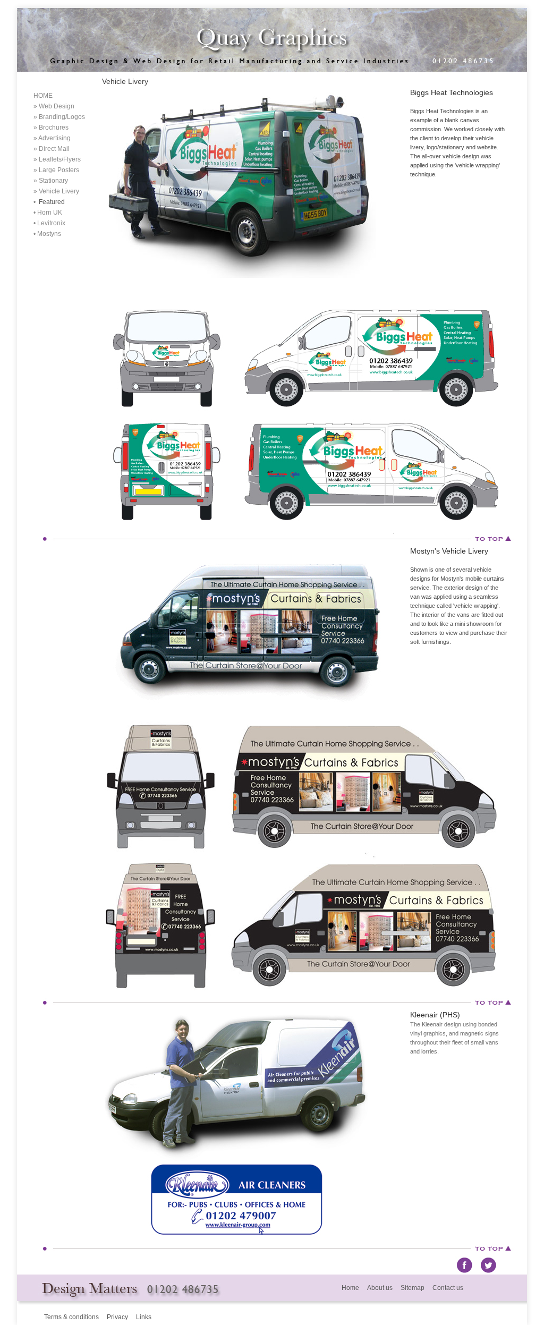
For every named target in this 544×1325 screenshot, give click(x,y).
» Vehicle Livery (56, 191)
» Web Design (53, 106)
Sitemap (412, 1288)
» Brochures (51, 127)
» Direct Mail (51, 148)
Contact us (447, 1288)
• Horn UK (47, 212)
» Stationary (50, 180)
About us (380, 1288)
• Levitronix (49, 223)
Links (143, 1317)
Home (350, 1288)
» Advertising (52, 138)
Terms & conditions (71, 1317)
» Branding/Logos (59, 117)
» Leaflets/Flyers (57, 159)
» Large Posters (56, 170)
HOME (43, 95)
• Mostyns (47, 233)
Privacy (117, 1317)
